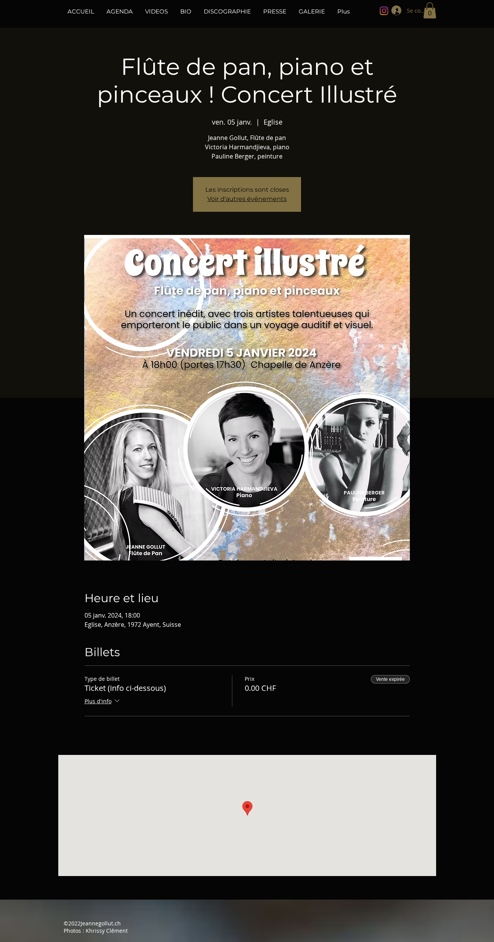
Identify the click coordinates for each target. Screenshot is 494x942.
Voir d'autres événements (247, 199)
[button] (429, 10)
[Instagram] (384, 11)
